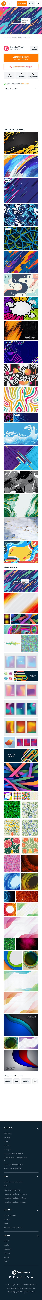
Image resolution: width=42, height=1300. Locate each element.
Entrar (31, 4)
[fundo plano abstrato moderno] (21, 284)
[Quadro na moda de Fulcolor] (8, 856)
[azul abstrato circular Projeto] (12, 1023)
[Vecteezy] (3, 3)
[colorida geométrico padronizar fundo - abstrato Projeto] (12, 880)
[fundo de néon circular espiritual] (21, 351)
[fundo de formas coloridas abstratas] (21, 261)
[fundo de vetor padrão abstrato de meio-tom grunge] (21, 329)
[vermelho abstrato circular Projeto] (12, 1005)
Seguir (34, 50)
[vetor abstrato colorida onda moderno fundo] (14, 1082)
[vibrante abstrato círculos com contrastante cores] (13, 1145)
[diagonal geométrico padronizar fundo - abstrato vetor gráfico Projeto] (12, 987)
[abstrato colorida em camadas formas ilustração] (9, 790)
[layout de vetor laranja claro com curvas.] (15, 1056)
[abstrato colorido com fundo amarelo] (21, 560)
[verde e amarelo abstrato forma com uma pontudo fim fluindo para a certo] (12, 663)
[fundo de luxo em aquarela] (21, 514)
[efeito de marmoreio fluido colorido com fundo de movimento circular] (21, 214)
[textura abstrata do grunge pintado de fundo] (21, 491)
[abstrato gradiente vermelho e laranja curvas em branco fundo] (21, 612)
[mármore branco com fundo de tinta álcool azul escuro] (21, 537)
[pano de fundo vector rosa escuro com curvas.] (15, 1129)
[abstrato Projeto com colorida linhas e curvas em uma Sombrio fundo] (16, 724)
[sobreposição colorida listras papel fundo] (21, 830)
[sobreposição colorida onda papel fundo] (21, 845)
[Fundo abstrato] (21, 189)
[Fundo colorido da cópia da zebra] (21, 398)
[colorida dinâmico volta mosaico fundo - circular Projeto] (9, 1117)
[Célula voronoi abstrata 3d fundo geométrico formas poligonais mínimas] (21, 237)
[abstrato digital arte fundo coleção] (21, 649)
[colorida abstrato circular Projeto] (12, 1041)
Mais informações (11, 88)
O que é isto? (25, 84)
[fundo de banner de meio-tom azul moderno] (16, 425)
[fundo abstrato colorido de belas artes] (21, 165)
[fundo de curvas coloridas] (21, 590)
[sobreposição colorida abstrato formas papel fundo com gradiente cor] (17, 639)
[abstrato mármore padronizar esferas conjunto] (8, 714)
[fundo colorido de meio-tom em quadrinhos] (21, 307)
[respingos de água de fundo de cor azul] (21, 442)
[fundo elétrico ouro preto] (21, 142)
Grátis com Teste (21, 57)
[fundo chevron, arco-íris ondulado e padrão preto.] (8, 416)
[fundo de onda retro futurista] (21, 374)
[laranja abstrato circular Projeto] (10, 1069)
